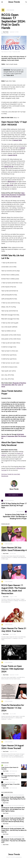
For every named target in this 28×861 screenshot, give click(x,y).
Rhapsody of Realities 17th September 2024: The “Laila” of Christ (13, 384)
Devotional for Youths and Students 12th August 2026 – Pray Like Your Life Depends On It (13, 840)
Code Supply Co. (19, 857)
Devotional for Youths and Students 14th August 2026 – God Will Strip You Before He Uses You (13, 830)
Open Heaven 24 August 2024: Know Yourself (12, 747)
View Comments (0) (13, 495)
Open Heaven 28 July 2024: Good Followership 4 (14, 549)
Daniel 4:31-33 (9, 166)
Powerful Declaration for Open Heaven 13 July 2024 (12, 708)
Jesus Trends (14, 2)
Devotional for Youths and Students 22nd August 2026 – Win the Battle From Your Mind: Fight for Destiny (13, 809)
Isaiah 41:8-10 (12, 155)
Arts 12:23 (10, 185)
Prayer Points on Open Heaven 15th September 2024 (12, 669)
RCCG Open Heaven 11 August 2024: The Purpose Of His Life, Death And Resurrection (13, 589)
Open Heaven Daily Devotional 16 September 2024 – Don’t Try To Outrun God (13, 194)
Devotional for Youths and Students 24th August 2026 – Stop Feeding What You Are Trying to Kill (13, 798)
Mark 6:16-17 (11, 181)
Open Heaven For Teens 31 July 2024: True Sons (13, 629)
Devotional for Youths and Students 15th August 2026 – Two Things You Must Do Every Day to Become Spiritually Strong (12, 819)
